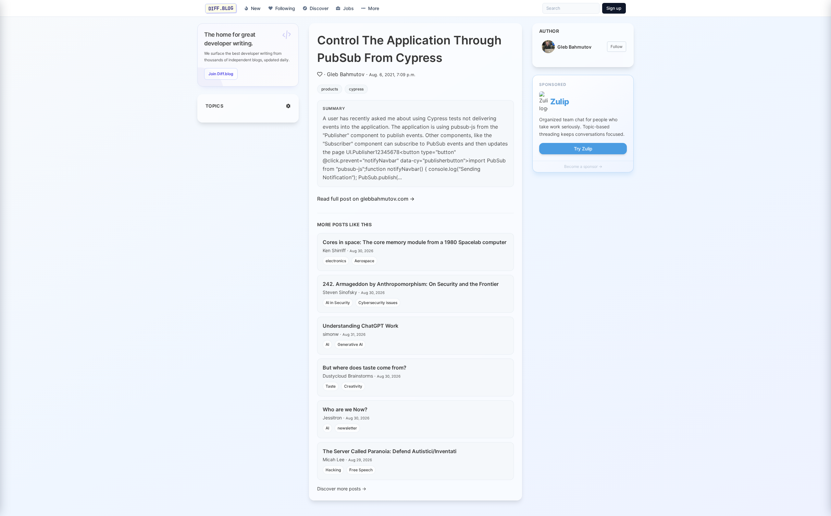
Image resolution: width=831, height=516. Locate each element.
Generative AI (350, 344)
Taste (331, 386)
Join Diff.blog (220, 73)
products (329, 89)
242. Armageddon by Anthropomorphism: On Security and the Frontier (411, 284)
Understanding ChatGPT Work (360, 325)
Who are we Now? (345, 409)
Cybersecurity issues (377, 302)
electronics (336, 260)
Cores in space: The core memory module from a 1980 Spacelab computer (414, 242)
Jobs (348, 8)
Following (285, 8)
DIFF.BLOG (220, 8)
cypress (356, 89)
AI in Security (338, 302)
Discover (319, 8)
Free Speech (361, 469)
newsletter (347, 428)
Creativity (353, 386)
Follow (617, 46)
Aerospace (364, 260)
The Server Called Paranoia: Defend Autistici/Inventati (389, 451)
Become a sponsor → (583, 166)
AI (327, 344)
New (256, 8)
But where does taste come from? (364, 367)
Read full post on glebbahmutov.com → (366, 198)
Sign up (613, 8)
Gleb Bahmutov (346, 74)
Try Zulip (583, 148)
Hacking (333, 469)
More (373, 8)
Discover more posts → (341, 488)
